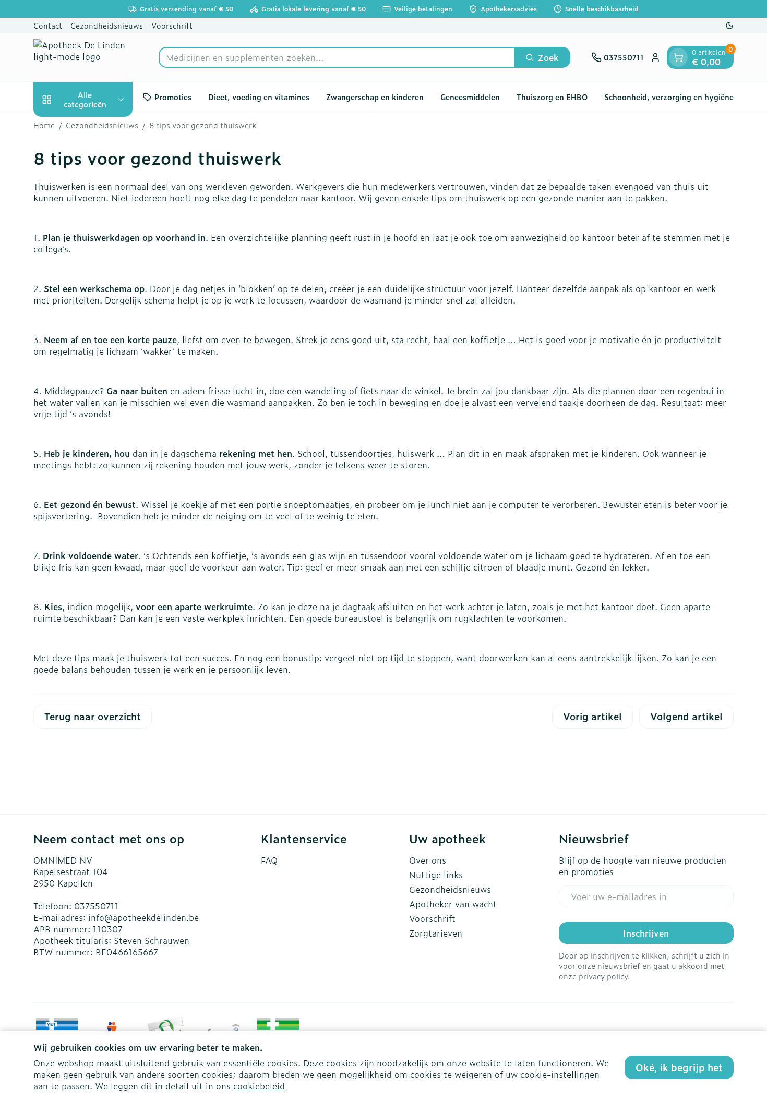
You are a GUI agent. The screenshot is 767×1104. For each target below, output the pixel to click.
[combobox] (337, 57)
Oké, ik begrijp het (679, 1067)
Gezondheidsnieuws (106, 25)
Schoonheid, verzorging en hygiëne (669, 96)
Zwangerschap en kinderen (375, 96)
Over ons (427, 860)
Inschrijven (646, 933)
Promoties (172, 96)
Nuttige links (436, 874)
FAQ (269, 860)
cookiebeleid (259, 1085)
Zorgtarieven (435, 933)
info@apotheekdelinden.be (143, 917)
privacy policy (603, 975)
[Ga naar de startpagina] (85, 57)
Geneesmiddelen (470, 96)
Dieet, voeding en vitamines (258, 96)
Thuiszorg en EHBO (552, 96)
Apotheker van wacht (453, 903)
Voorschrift (172, 25)
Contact (47, 25)
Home (44, 125)
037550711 (96, 906)
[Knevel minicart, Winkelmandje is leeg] (678, 57)
